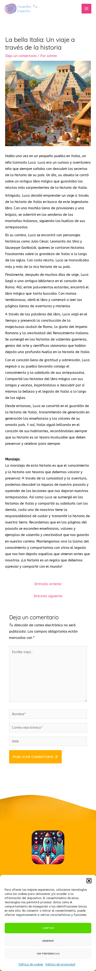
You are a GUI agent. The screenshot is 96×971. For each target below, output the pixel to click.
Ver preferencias (48, 953)
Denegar (48, 940)
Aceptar (48, 928)
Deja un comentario (21, 56)
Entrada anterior (48, 584)
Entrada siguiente (48, 596)
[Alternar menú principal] (86, 8)
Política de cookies (31, 964)
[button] (89, 880)
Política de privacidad (60, 964)
